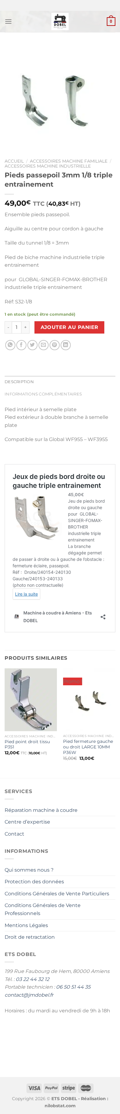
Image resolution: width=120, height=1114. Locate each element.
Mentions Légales (26, 925)
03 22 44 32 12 (32, 979)
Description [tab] (19, 381)
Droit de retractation (30, 937)
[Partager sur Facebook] (21, 345)
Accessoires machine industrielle (48, 166)
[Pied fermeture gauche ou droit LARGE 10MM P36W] (89, 699)
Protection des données (34, 882)
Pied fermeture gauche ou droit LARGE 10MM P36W (88, 747)
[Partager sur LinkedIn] (66, 345)
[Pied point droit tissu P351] (31, 699)
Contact (14, 834)
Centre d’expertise (27, 822)
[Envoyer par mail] (43, 345)
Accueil (14, 161)
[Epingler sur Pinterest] (55, 345)
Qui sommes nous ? (29, 870)
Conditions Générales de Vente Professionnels (43, 909)
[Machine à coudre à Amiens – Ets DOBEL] (60, 21)
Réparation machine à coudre (41, 810)
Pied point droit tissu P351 (27, 744)
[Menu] (8, 21)
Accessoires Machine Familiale (68, 161)
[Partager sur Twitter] (32, 345)
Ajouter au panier (69, 327)
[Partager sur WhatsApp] (10, 345)
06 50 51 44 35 (73, 987)
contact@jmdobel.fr (29, 995)
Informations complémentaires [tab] (43, 394)
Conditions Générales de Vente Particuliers (57, 894)
